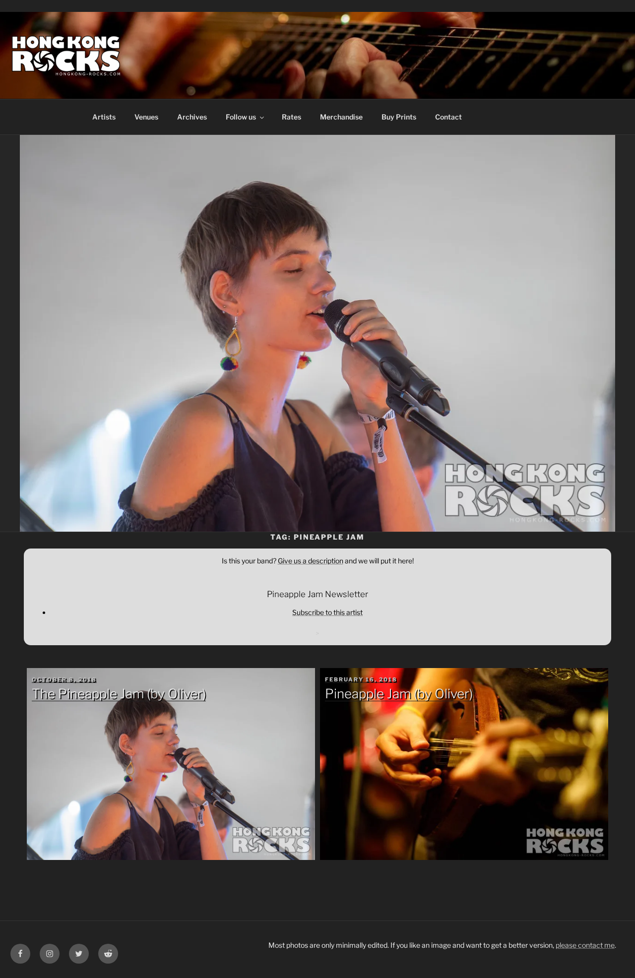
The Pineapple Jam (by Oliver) (119, 693)
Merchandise (341, 117)
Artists (104, 117)
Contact (448, 117)
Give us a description (310, 560)
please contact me (585, 945)
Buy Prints (398, 117)
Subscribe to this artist (327, 612)
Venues (146, 117)
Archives (192, 117)
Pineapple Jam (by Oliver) (399, 693)
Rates (291, 117)
